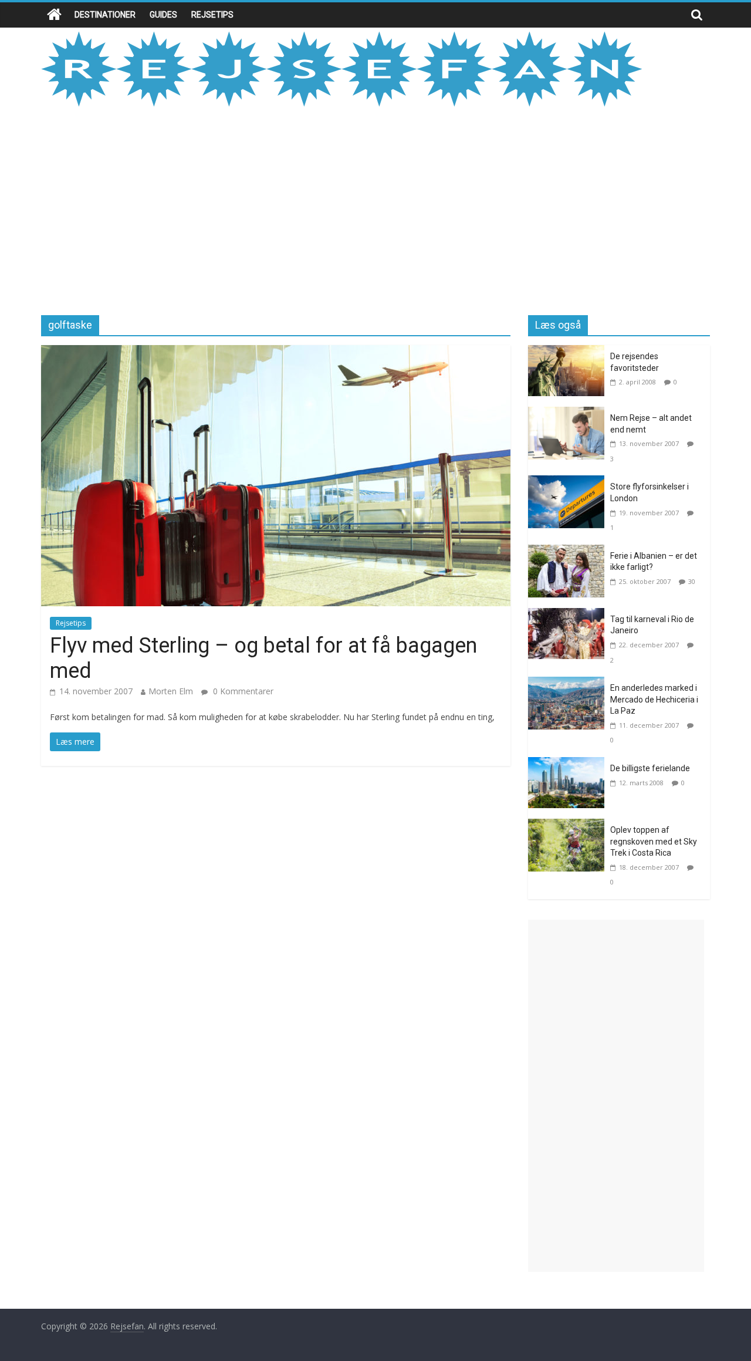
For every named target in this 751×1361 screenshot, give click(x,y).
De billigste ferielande (650, 768)
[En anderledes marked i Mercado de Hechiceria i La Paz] (569, 683)
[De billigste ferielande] (569, 764)
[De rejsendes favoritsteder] (569, 352)
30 (691, 581)
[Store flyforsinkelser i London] (569, 482)
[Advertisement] (375, 209)
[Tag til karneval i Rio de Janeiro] (569, 615)
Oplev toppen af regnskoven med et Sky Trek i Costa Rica (653, 841)
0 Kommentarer (242, 691)
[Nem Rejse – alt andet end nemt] (569, 413)
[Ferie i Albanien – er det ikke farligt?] (569, 551)
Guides (163, 14)
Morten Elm (170, 691)
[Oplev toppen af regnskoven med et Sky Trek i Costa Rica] (569, 825)
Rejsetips (212, 14)
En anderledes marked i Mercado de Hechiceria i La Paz (654, 699)
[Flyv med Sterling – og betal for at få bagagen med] (275, 352)
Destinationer (105, 14)
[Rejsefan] (54, 15)
